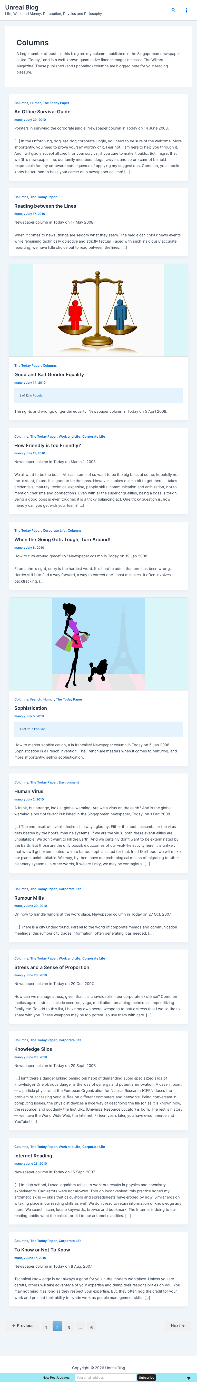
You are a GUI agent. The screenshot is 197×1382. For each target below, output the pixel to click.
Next (178, 1325)
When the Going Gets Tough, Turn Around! (62, 539)
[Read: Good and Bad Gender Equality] (98, 310)
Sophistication (30, 708)
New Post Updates (56, 1377)
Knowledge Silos (33, 1049)
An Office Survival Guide (42, 111)
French (35, 699)
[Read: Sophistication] (98, 644)
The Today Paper (56, 103)
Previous (22, 1325)
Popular (38, 395)
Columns (21, 103)
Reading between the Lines (45, 206)
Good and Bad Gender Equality (49, 374)
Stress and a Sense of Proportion (51, 967)
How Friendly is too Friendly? (47, 445)
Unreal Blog (21, 7)
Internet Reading (33, 1155)
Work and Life (69, 436)
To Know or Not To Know (42, 1249)
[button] (173, 10)
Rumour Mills (29, 898)
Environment (69, 782)
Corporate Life (93, 436)
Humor (35, 103)
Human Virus (28, 791)
